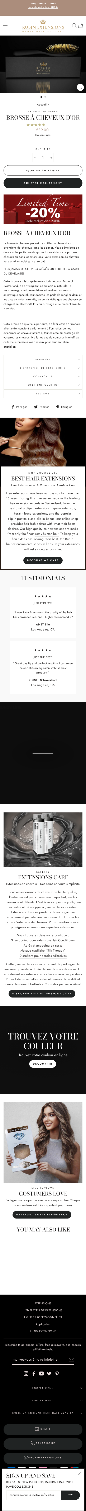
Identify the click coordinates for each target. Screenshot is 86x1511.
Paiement (43, 359)
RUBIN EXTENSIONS (43, 1331)
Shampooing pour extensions (31, 940)
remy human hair (47, 533)
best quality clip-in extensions (29, 508)
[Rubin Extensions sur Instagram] (26, 1373)
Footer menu (43, 1388)
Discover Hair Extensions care (42, 993)
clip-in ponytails (19, 518)
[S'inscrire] (71, 1359)
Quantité (43, 149)
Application (43, 1324)
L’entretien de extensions (43, 368)
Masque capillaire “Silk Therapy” (43, 950)
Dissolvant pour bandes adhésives (43, 955)
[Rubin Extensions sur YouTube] (41, 1373)
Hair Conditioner (63, 940)
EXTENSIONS (42, 1303)
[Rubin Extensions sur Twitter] (49, 1373)
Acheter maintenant (43, 183)
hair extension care (19, 544)
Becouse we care (43, 560)
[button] (36, 125)
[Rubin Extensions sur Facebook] (34, 1373)
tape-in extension (63, 508)
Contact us (43, 376)
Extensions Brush (43, 111)
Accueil (42, 104)
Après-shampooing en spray (43, 945)
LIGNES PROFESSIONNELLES (43, 1317)
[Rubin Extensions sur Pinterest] (57, 1373)
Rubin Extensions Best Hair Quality (42, 1412)
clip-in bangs (45, 518)
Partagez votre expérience (42, 1214)
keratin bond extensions (30, 513)
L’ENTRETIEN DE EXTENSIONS (43, 1310)
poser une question (43, 384)
